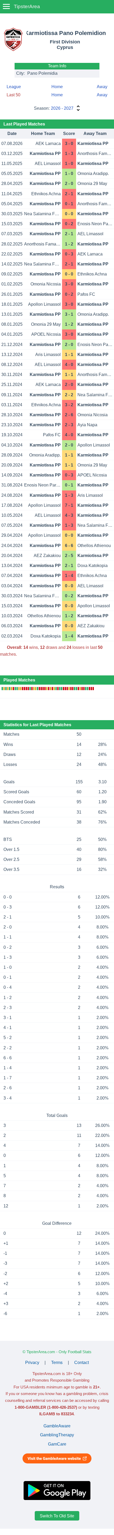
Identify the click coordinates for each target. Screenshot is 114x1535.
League (14, 86)
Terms (57, 1362)
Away (102, 86)
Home (57, 86)
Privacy (32, 1362)
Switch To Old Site (57, 1516)
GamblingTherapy (57, 1435)
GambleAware (57, 1426)
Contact (81, 1362)
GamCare (57, 1444)
